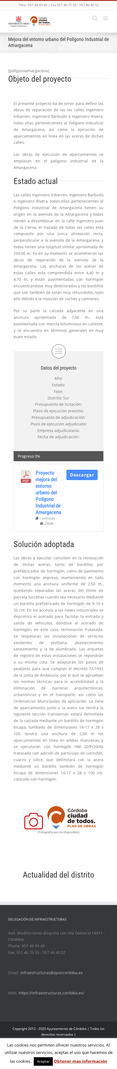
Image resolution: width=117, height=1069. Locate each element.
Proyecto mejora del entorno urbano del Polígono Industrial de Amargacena (48, 492)
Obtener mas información (80, 1061)
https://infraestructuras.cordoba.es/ (51, 992)
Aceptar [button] (43, 1061)
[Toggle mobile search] (95, 18)
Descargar (82, 475)
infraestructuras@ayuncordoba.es (51, 972)
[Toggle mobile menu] (106, 18)
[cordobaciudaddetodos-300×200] (58, 822)
